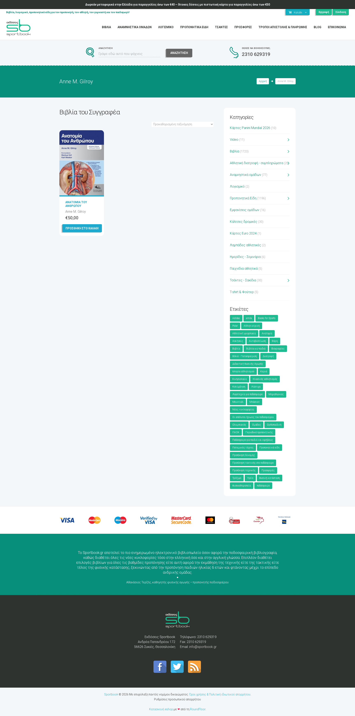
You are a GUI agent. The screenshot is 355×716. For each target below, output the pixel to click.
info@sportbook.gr (203, 647)
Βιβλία (234, 151)
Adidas (236, 318)
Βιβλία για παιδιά (255, 348)
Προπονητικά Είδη (243, 198)
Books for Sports (266, 318)
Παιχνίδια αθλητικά (244, 268)
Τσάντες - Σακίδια (243, 280)
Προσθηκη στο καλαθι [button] (82, 228)
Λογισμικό (237, 186)
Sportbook (111, 694)
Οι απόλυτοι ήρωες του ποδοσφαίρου (253, 417)
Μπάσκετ (254, 401)
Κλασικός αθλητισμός (265, 379)
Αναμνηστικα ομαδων (135, 27)
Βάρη (275, 341)
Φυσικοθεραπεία (241, 485)
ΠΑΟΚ (235, 432)
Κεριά (263, 371)
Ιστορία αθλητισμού (243, 371)
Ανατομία (267, 333)
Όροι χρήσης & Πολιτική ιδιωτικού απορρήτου (219, 694)
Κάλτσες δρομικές (243, 222)
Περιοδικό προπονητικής (259, 432)
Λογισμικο (166, 27)
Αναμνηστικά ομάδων (245, 175)
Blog (317, 27)
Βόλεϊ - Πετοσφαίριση (244, 356)
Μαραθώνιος (276, 394)
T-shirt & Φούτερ (242, 292)
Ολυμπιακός (239, 424)
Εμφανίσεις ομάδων (244, 210)
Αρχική (263, 81)
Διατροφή (268, 356)
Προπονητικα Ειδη (194, 27)
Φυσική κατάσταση (269, 478)
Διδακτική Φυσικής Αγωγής (247, 363)
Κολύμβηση (238, 386)
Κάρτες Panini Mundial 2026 (250, 128)
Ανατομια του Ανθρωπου (76, 204)
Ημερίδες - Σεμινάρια (245, 257)
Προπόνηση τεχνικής (244, 470)
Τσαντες (221, 27)
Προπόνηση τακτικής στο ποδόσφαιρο (253, 462)
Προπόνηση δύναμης (243, 455)
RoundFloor (197, 709)
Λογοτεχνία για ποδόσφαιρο (247, 394)
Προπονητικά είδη (269, 447)
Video (234, 140)
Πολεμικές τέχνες (243, 447)
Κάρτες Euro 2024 (243, 233)
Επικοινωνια (337, 27)
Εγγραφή (324, 12)
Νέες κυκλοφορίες (243, 409)
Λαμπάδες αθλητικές (245, 245)
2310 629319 (256, 54)
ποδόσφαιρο (263, 485)
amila (249, 318)
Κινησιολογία (239, 379)
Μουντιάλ (237, 401)
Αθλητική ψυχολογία (244, 333)
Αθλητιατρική (252, 325)
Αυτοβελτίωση (257, 341)
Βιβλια (106, 27)
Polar (235, 325)
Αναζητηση (179, 53)
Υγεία (250, 478)
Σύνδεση (340, 12)
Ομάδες (256, 424)
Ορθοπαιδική (274, 424)
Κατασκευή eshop (161, 709)
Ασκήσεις (237, 341)
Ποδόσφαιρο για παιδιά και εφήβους (252, 440)
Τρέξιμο (236, 478)
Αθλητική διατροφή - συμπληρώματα (256, 163)
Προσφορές (268, 470)
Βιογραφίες (278, 348)
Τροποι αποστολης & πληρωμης (282, 27)
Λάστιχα (255, 386)
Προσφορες (243, 27)
